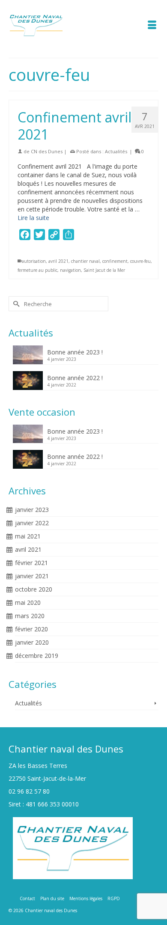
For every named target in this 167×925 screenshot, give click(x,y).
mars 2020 (30, 616)
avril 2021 (58, 261)
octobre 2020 (33, 589)
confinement (115, 261)
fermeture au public (37, 270)
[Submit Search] (15, 303)
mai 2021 (28, 536)
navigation (70, 270)
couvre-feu (140, 261)
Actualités (116, 151)
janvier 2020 (32, 642)
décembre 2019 (36, 655)
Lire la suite (33, 218)
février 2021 (31, 563)
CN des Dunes (47, 151)
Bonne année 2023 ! (75, 352)
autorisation (34, 261)
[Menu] (152, 25)
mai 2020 (28, 602)
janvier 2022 (32, 523)
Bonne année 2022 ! (75, 378)
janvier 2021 (32, 576)
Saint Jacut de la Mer (104, 270)
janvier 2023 (32, 510)
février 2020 (31, 629)
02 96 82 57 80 (29, 791)
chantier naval (85, 261)
